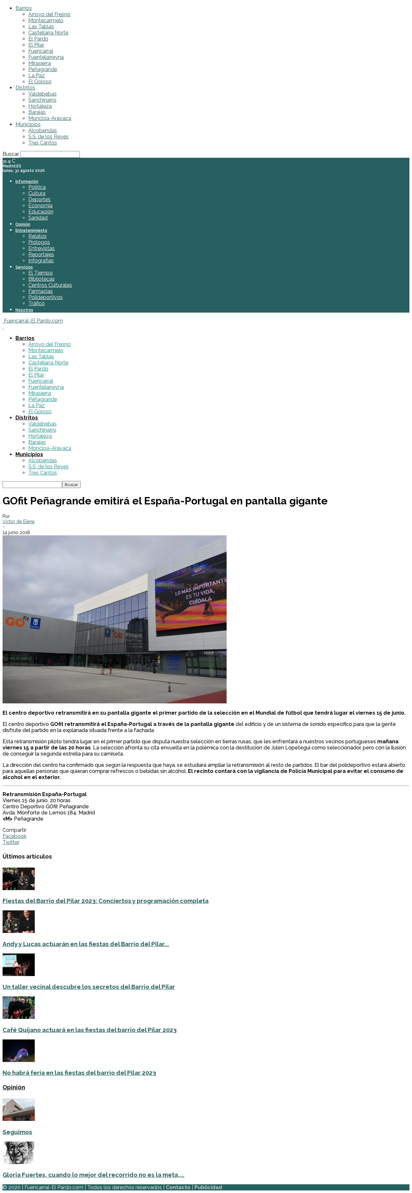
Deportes (39, 199)
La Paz (36, 75)
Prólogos (39, 242)
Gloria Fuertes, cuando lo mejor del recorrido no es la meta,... (93, 1174)
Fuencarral (40, 51)
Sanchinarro (42, 100)
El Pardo (38, 39)
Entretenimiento (31, 230)
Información (26, 181)
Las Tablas (41, 26)
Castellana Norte (48, 33)
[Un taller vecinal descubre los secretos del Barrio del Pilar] (19, 974)
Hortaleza (40, 106)
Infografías (41, 261)
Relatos (37, 236)
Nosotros (24, 310)
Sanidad (38, 218)
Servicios (24, 267)
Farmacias (40, 291)
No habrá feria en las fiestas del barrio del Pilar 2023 (79, 1072)
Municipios (28, 124)
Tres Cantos (42, 143)
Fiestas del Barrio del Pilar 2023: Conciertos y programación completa (106, 900)
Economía (40, 205)
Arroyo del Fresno (49, 14)
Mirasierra (39, 63)
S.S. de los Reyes (48, 137)
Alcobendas (42, 130)
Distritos (25, 88)
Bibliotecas (41, 279)
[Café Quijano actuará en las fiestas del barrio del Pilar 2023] (19, 1017)
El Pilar (36, 45)
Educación (40, 212)
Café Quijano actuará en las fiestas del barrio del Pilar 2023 (90, 1029)
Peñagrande (42, 69)
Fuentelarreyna (46, 57)
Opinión (22, 224)
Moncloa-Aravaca (49, 118)
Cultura (36, 193)
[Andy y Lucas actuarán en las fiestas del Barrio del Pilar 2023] (19, 931)
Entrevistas (41, 248)
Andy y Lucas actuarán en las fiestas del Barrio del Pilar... (86, 943)
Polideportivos (45, 297)
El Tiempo (40, 273)
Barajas (37, 112)
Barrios (23, 8)
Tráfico (36, 303)
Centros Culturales (50, 285)
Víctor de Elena (18, 521)
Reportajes (41, 254)
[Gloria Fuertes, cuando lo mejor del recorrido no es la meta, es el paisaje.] (19, 1162)
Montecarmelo (45, 20)
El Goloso (40, 82)
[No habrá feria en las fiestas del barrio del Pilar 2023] (19, 1060)
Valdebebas (42, 94)
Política (37, 187)
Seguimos (17, 1131)
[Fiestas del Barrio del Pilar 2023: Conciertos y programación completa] (19, 888)
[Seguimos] (19, 1119)
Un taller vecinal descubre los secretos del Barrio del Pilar (89, 986)
